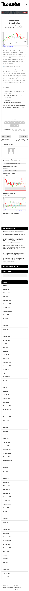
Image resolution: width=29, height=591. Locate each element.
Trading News (8, 585)
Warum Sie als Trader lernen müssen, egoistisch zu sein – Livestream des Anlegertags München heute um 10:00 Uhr (14, 233)
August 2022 (6, 376)
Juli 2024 (5, 318)
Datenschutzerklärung (15, 587)
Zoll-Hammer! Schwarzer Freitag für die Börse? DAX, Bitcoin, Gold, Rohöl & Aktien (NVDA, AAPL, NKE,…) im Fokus (14, 247)
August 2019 (6, 507)
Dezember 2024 (7, 300)
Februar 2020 (6, 485)
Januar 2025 (6, 296)
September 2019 (7, 504)
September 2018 (7, 547)
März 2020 (6, 482)
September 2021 (7, 416)
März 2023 (6, 354)
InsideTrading (5, 587)
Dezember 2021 (7, 405)
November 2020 (7, 453)
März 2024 (6, 333)
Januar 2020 (6, 489)
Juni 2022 (5, 384)
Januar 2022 (6, 402)
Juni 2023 (5, 347)
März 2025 (6, 289)
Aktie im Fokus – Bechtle (9, 173)
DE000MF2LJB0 (11, 91)
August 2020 (6, 464)
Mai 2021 (5, 431)
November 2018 (7, 540)
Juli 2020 (5, 467)
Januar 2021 (6, 445)
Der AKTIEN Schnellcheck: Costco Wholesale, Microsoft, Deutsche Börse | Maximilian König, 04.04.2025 (13, 253)
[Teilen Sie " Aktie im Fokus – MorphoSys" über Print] (17, 125)
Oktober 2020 (6, 456)
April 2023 (5, 351)
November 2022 (7, 365)
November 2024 (7, 303)
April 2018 (5, 566)
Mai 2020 (5, 475)
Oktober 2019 (6, 500)
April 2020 (5, 478)
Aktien (6, 27)
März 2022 (6, 394)
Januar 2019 (6, 533)
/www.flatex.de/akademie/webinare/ (12, 102)
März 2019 (6, 526)
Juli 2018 (5, 555)
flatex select (14, 26)
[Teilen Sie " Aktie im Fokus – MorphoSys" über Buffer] (23, 122)
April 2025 (5, 285)
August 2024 (6, 314)
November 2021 (7, 409)
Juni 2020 (5, 471)
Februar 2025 (6, 293)
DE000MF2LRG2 (11, 96)
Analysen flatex (12, 27)
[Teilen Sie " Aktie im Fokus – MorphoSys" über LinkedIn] (20, 122)
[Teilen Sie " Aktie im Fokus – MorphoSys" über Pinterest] (17, 122)
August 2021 (6, 420)
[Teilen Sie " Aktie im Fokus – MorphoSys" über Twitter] (8, 122)
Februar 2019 (6, 529)
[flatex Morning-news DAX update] (14, 204)
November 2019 (7, 496)
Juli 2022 (5, 380)
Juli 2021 (5, 424)
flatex (18, 27)
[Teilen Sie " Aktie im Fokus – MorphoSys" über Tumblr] (14, 122)
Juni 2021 (5, 427)
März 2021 (6, 438)
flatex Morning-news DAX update (11, 213)
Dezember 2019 (7, 493)
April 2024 (5, 329)
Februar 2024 (6, 336)
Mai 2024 (5, 325)
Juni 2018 (5, 558)
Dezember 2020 (7, 449)
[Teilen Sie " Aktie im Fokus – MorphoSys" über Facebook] (5, 122)
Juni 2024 (5, 322)
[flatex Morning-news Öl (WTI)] (14, 184)
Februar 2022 (6, 398)
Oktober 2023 (6, 340)
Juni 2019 (5, 515)
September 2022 (7, 373)
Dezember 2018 (7, 536)
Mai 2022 (5, 387)
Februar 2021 (6, 442)
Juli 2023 (5, 343)
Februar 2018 (6, 573)
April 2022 (5, 391)
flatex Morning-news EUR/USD (10, 166)
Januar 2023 (6, 358)
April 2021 (5, 435)
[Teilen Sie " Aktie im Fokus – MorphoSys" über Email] (14, 125)
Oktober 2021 (6, 413)
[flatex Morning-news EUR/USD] (14, 163)
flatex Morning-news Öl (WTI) (10, 193)
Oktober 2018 (6, 544)
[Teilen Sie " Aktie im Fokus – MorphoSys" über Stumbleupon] (11, 125)
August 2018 (6, 551)
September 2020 (7, 460)
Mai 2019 (5, 518)
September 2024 (7, 311)
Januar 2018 (6, 577)
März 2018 (6, 569)
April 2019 (5, 522)
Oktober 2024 (6, 307)
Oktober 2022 (6, 369)
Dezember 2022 (7, 362)
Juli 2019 (5, 511)
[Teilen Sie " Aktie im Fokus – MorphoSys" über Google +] (11, 122)
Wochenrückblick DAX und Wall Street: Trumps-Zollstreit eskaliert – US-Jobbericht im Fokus (13, 260)
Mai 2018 (5, 562)
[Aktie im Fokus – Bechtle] (14, 170)
